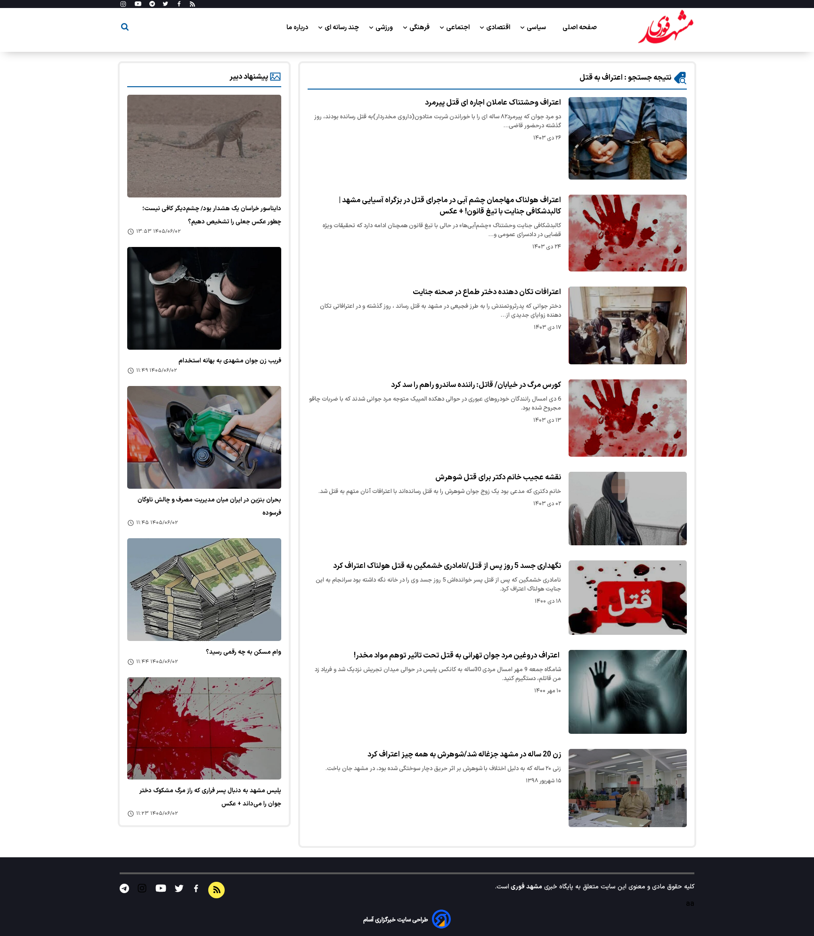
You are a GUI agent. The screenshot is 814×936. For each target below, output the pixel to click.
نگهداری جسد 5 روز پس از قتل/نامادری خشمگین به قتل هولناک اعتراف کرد (447, 566)
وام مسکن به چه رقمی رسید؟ (243, 652)
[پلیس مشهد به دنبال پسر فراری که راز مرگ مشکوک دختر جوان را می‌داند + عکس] (204, 728)
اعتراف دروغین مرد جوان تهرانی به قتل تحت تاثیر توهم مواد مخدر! (457, 655)
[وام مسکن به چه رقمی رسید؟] (204, 589)
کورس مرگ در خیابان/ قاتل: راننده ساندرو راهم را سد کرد (476, 385)
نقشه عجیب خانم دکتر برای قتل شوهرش (498, 477)
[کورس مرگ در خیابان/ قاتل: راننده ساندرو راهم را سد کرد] (628, 418)
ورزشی (384, 28)
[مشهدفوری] (665, 27)
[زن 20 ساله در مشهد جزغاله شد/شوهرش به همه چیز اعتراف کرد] (628, 788)
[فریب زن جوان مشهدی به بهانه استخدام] (204, 298)
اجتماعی (458, 28)
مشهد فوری (525, 887)
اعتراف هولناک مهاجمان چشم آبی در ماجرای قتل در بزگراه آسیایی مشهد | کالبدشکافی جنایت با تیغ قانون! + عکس (450, 206)
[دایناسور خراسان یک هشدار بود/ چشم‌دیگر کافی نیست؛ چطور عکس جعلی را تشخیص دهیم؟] (204, 146)
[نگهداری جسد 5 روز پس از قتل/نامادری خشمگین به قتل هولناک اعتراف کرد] (628, 597)
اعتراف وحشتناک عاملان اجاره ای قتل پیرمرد (493, 102)
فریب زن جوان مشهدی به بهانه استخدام (230, 361)
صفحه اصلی (579, 28)
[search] (125, 28)
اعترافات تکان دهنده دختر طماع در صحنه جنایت (487, 292)
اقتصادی (499, 28)
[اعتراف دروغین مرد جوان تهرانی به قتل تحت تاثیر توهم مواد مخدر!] (628, 692)
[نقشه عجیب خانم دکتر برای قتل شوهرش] (628, 509)
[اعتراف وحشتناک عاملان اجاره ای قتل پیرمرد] (628, 138)
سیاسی (537, 28)
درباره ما (297, 28)
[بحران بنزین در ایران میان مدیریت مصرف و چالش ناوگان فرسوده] (204, 437)
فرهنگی (420, 28)
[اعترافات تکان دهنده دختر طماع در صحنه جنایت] (628, 325)
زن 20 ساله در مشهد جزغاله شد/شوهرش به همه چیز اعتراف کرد (464, 754)
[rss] (192, 4)
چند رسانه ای (342, 28)
